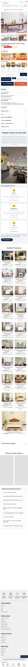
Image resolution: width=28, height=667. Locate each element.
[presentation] (2, 38)
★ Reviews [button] (4, 662)
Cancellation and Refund (6, 629)
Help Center (3, 648)
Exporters (3, 619)
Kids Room (3, 640)
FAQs (2, 653)
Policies (2, 655)
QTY (14, 78)
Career (2, 607)
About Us (3, 605)
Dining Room (3, 639)
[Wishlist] (24, 2)
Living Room (3, 635)
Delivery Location (4, 624)
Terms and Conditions (5, 627)
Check (23, 74)
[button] (15, 47)
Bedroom (3, 637)
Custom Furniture (4, 618)
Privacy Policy (4, 626)
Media (2, 608)
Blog (2, 610)
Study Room (3, 642)
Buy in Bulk (3, 621)
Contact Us (3, 650)
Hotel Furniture (4, 623)
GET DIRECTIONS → (14, 200)
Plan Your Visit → (6, 239)
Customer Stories (4, 611)
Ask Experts (3, 651)
